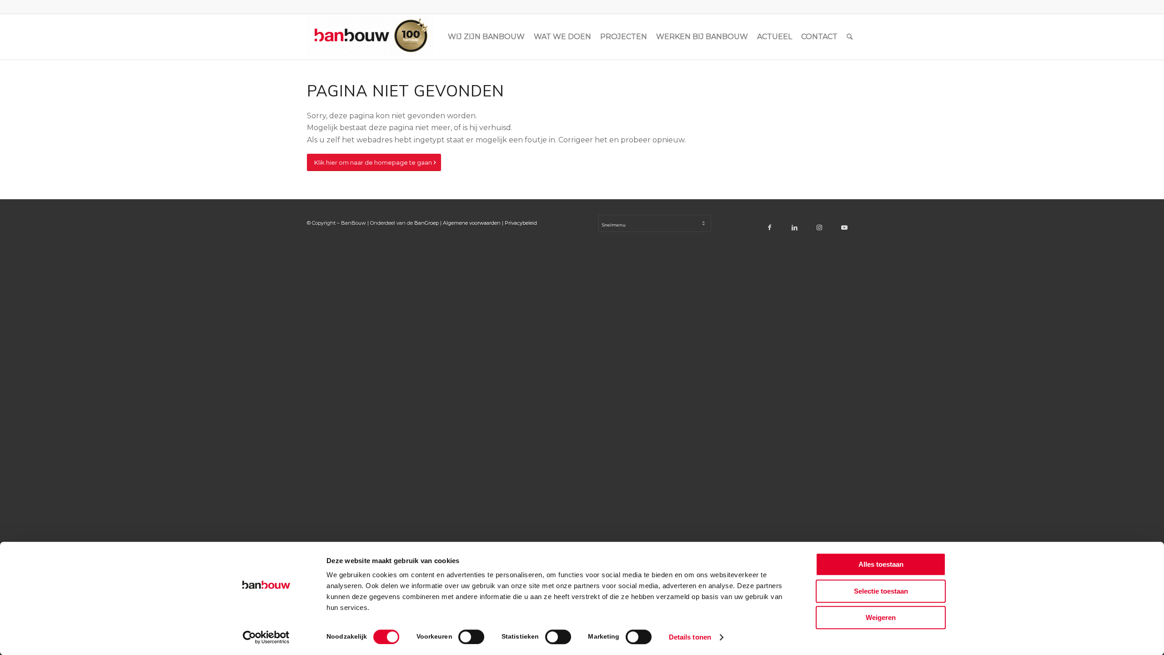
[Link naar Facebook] (769, 227)
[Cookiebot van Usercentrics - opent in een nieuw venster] (266, 637)
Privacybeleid (521, 223)
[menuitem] (486, 37)
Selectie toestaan (881, 591)
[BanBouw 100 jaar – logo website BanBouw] (370, 37)
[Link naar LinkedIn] (794, 227)
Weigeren (881, 617)
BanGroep (426, 223)
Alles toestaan (880, 564)
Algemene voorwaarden (472, 223)
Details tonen (690, 637)
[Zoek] (849, 37)
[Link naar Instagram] (819, 227)
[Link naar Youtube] (844, 227)
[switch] (471, 637)
